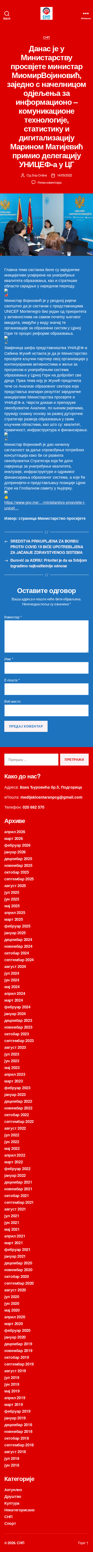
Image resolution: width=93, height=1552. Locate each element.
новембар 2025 (18, 865)
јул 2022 (11, 1135)
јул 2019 (11, 1377)
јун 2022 (11, 1141)
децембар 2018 (18, 1424)
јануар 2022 (15, 1175)
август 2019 (15, 1371)
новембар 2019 (18, 1350)
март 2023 (13, 1081)
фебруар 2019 (17, 1411)
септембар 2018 (19, 1445)
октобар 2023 (16, 1034)
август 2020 (15, 1290)
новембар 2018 (18, 1431)
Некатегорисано (19, 1510)
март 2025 (13, 919)
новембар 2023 (18, 1027)
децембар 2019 (18, 1344)
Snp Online (39, 175)
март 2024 (13, 1000)
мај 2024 (12, 986)
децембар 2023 (18, 1020)
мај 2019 (12, 1391)
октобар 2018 (16, 1438)
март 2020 (13, 1323)
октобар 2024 (16, 953)
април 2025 (14, 912)
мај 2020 (12, 1310)
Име (8, 659)
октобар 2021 (16, 1195)
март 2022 (13, 1162)
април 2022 (14, 1155)
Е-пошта (12, 680)
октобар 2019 (16, 1357)
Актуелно (13, 1489)
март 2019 (13, 1404)
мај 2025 (12, 906)
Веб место (12, 701)
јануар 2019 (15, 1418)
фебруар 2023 (17, 1088)
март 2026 (13, 838)
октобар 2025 (16, 872)
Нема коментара (49, 182)
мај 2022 (12, 1148)
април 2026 (14, 831)
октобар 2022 (16, 1114)
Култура (11, 1503)
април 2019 (14, 1397)
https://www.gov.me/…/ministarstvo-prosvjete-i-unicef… (44, 504)
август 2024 (15, 966)
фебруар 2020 (17, 1330)
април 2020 (14, 1317)
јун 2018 (11, 1465)
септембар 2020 (19, 1283)
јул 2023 (11, 1054)
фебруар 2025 (17, 926)
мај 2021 (12, 1229)
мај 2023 (12, 1067)
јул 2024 (11, 973)
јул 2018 (11, 1458)
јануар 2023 (15, 1094)
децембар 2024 (18, 939)
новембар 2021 (18, 1189)
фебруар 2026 (17, 845)
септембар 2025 (19, 879)
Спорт (10, 1523)
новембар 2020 (18, 1269)
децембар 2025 (18, 858)
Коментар (12, 617)
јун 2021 (11, 1222)
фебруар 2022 (17, 1168)
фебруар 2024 (17, 1007)
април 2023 (14, 1074)
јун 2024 (11, 980)
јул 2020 (11, 1296)
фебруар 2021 (17, 1249)
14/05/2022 (64, 175)
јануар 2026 (15, 852)
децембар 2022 (18, 1101)
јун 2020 (11, 1303)
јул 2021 (11, 1216)
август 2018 (15, 1451)
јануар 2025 (15, 933)
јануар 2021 (15, 1256)
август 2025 (15, 885)
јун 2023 (11, 1061)
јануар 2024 (15, 1013)
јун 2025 (11, 899)
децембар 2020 (18, 1263)
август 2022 (15, 1128)
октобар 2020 (16, 1276)
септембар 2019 (19, 1364)
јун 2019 (11, 1384)
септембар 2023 (19, 1040)
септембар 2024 (19, 960)
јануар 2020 (15, 1337)
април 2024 (14, 993)
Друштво (12, 1496)
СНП (46, 37)
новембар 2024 (18, 946)
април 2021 (14, 1236)
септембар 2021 (19, 1202)
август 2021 (15, 1209)
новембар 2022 (18, 1108)
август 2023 (15, 1047)
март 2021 (13, 1243)
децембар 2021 (18, 1182)
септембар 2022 (19, 1121)
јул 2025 (11, 892)
